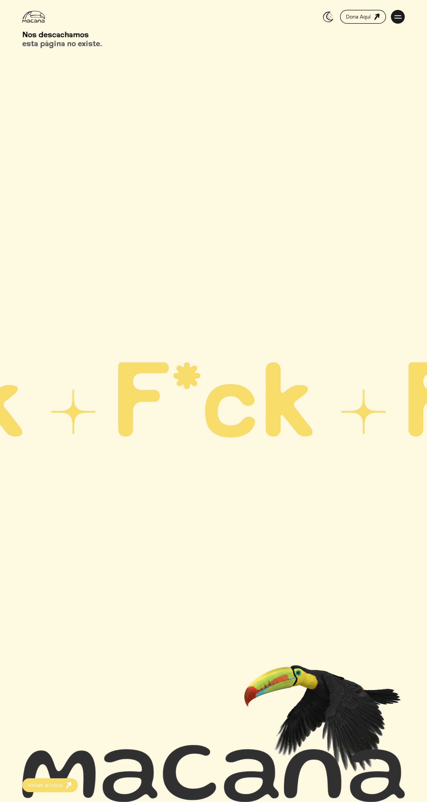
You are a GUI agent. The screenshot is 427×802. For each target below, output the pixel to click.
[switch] (328, 17)
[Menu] (398, 17)
